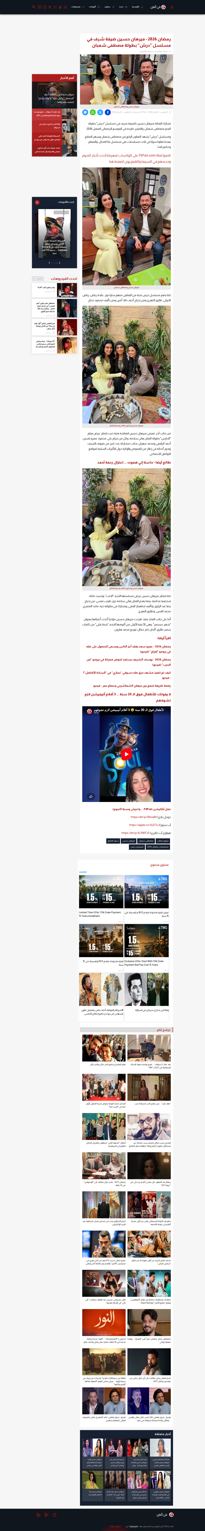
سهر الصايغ (113, 841)
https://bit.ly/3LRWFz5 (136, 832)
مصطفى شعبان (146, 841)
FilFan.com (169, 1526)
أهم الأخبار (67, 78)
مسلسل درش (136, 847)
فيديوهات (76, 7)
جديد (121, 7)
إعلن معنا (115, 1526)
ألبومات (92, 7)
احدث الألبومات (66, 202)
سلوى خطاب (163, 841)
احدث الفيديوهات (57, 279)
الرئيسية (135, 7)
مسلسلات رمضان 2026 (158, 847)
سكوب (107, 7)
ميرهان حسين (128, 841)
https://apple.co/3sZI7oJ (144, 825)
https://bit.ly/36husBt (144, 817)
